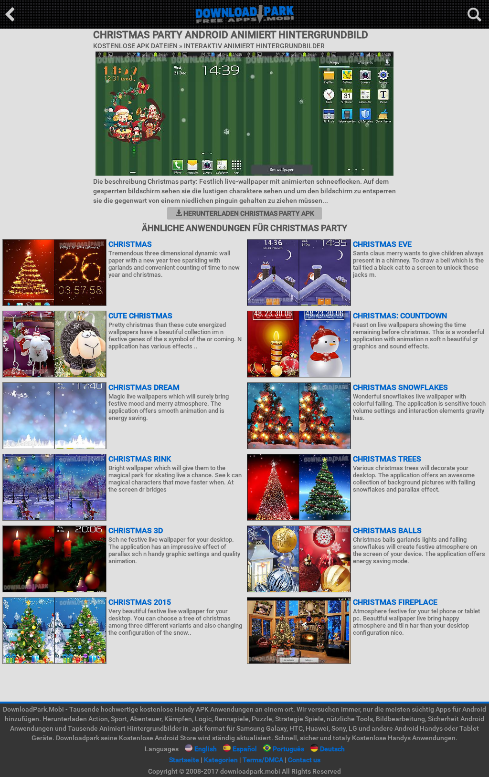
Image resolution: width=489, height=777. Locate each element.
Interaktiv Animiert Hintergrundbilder (254, 46)
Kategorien (221, 760)
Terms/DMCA (263, 760)
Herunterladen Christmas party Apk (248, 213)
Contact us (304, 760)
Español (245, 749)
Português (288, 749)
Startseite (184, 760)
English (205, 749)
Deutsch (332, 749)
